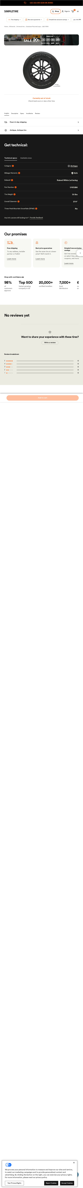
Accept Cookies (67, 1183)
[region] (39, 1173)
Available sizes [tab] (26, 158)
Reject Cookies (51, 1183)
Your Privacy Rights (14, 1183)
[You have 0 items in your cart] (72, 11)
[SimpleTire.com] (13, 11)
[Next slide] (80, 253)
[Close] (74, 1162)
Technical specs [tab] (10, 158)
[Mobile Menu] (78, 11)
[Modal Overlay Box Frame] (41, 3)
